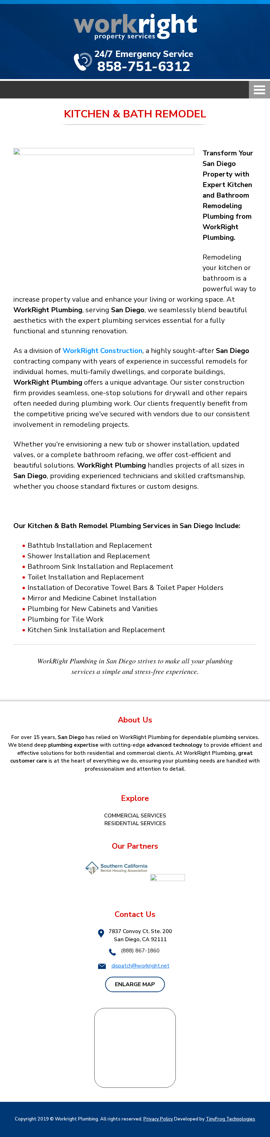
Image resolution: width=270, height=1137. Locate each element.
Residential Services (135, 823)
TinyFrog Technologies (230, 1119)
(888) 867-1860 (140, 950)
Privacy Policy (158, 1119)
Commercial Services (135, 815)
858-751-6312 (143, 66)
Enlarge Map (135, 984)
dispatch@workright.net (140, 965)
